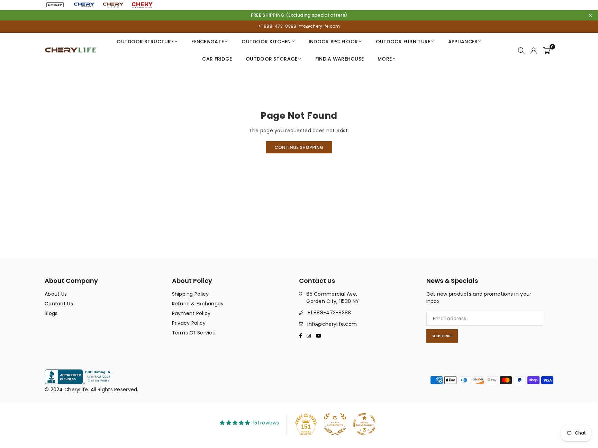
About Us (56, 293)
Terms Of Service (194, 332)
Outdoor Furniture (403, 41)
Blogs (51, 313)
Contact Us (59, 303)
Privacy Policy (189, 323)
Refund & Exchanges (198, 303)
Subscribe (442, 336)
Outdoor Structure (145, 41)
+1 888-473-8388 (277, 26)
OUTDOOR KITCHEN (266, 41)
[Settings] (533, 50)
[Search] (521, 50)
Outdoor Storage (271, 58)
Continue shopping (299, 147)
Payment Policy (191, 313)
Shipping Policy (190, 293)
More (385, 58)
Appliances (463, 41)
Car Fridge (217, 58)
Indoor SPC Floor (333, 41)
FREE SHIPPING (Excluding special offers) (299, 15)
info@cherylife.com (318, 26)
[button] (546, 50)
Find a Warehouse (339, 58)
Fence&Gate (207, 41)
